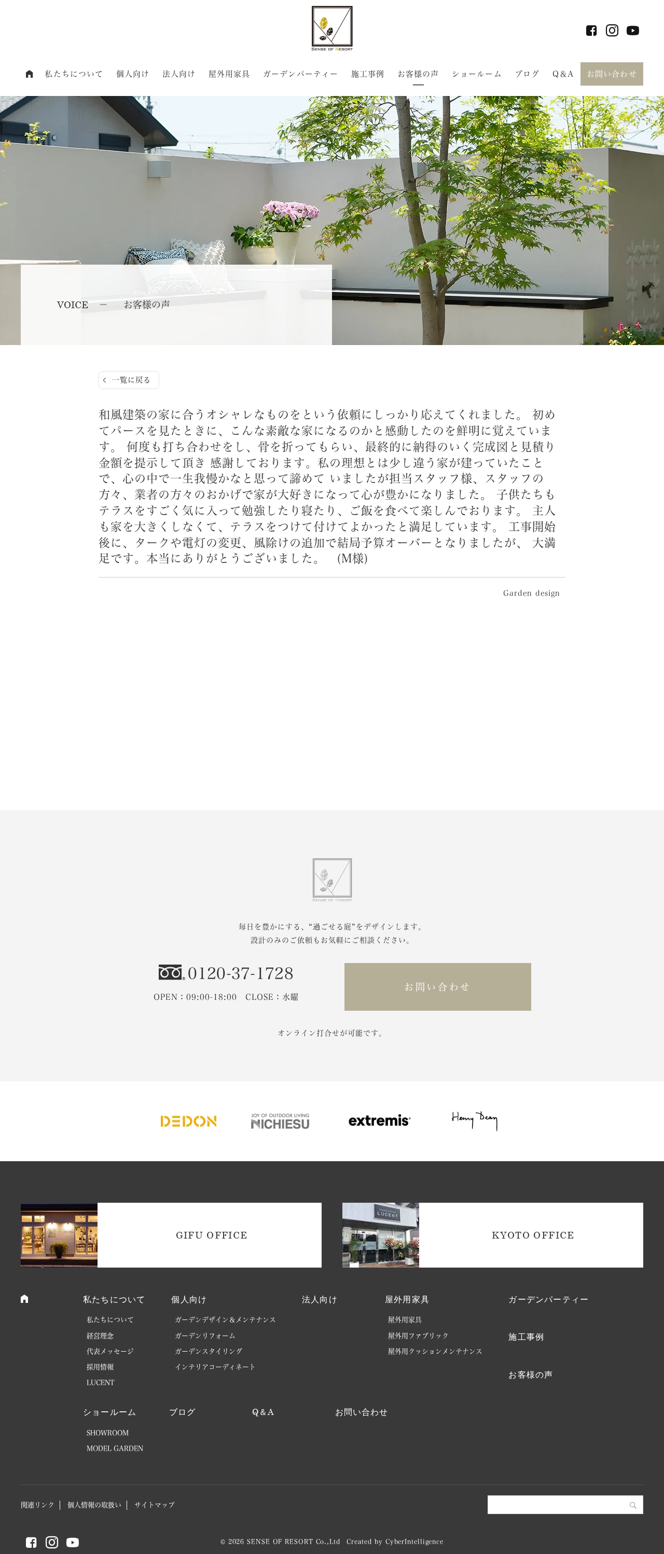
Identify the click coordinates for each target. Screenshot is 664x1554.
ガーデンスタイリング (208, 1351)
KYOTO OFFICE (533, 1235)
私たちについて (74, 74)
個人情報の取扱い (94, 1505)
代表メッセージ (110, 1351)
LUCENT (101, 1382)
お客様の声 (418, 74)
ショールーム (477, 74)
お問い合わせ (612, 74)
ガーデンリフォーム (205, 1335)
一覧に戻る (131, 379)
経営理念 (100, 1335)
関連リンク (37, 1505)
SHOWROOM (108, 1432)
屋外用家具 (230, 74)
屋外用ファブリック (418, 1335)
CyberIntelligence (414, 1541)
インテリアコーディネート (215, 1367)
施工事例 (368, 74)
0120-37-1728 (241, 973)
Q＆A (563, 74)
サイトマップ (154, 1505)
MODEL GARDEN (115, 1448)
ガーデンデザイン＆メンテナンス (225, 1319)
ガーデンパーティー (300, 74)
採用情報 (100, 1367)
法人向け (179, 74)
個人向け (133, 74)
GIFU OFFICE (212, 1235)
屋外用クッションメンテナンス (435, 1351)
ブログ (527, 74)
